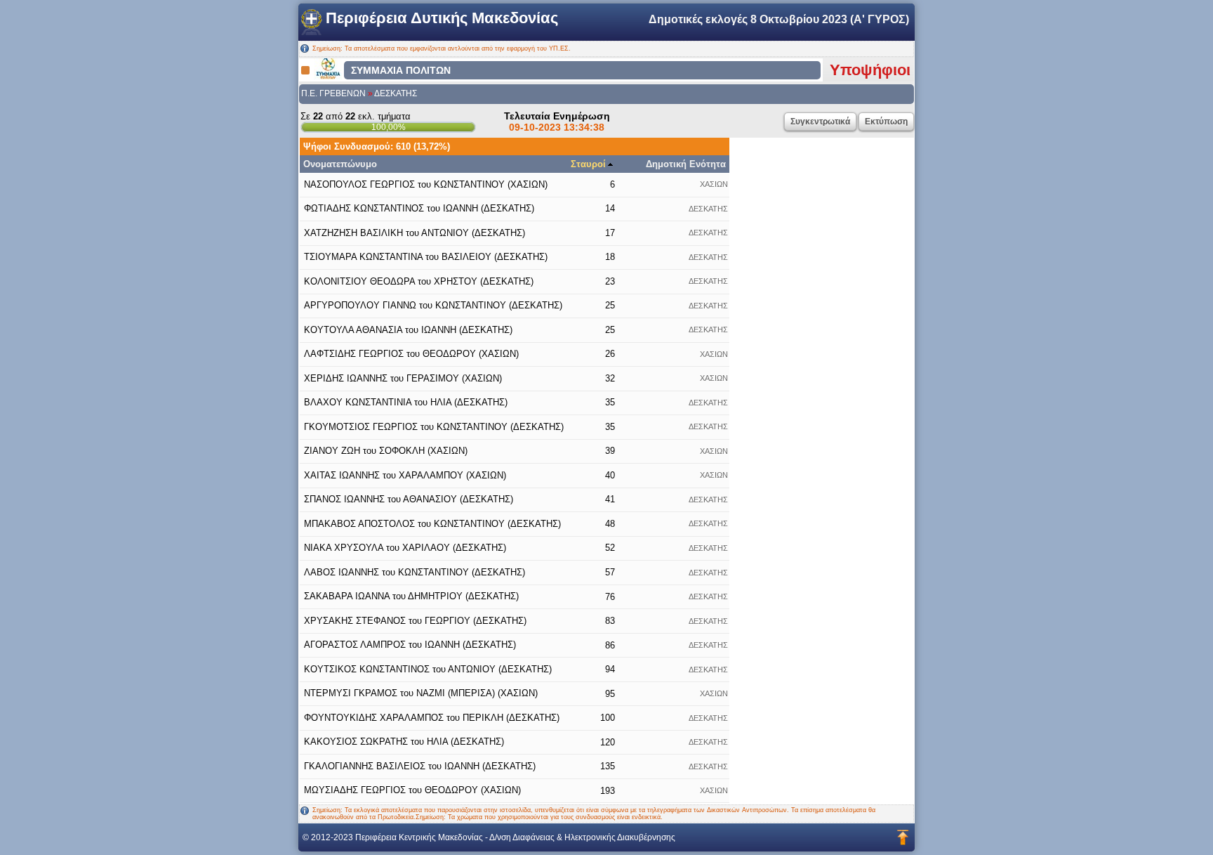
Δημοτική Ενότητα (686, 164)
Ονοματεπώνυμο (340, 164)
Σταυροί (588, 164)
